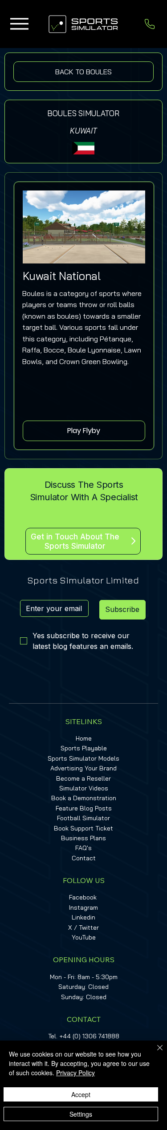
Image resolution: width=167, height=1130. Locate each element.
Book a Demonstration (83, 798)
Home (84, 738)
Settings (80, 1114)
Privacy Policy (75, 1072)
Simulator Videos (83, 788)
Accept (80, 1094)
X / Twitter (83, 927)
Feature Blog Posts (84, 808)
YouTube (84, 937)
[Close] (154, 1053)
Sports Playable (84, 748)
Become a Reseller (83, 778)
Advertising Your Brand (83, 768)
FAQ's (83, 848)
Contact (84, 858)
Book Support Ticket (83, 828)
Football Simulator (83, 818)
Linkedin (83, 917)
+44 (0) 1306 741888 (89, 1036)
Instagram (83, 907)
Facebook (83, 897)
